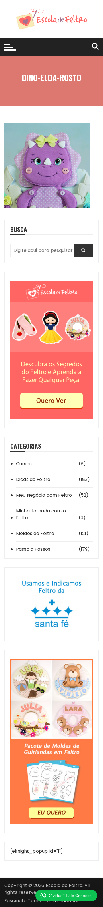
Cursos (24, 463)
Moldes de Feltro (35, 533)
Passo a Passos (33, 549)
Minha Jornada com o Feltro (41, 514)
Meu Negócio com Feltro (44, 495)
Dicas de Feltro (33, 479)
